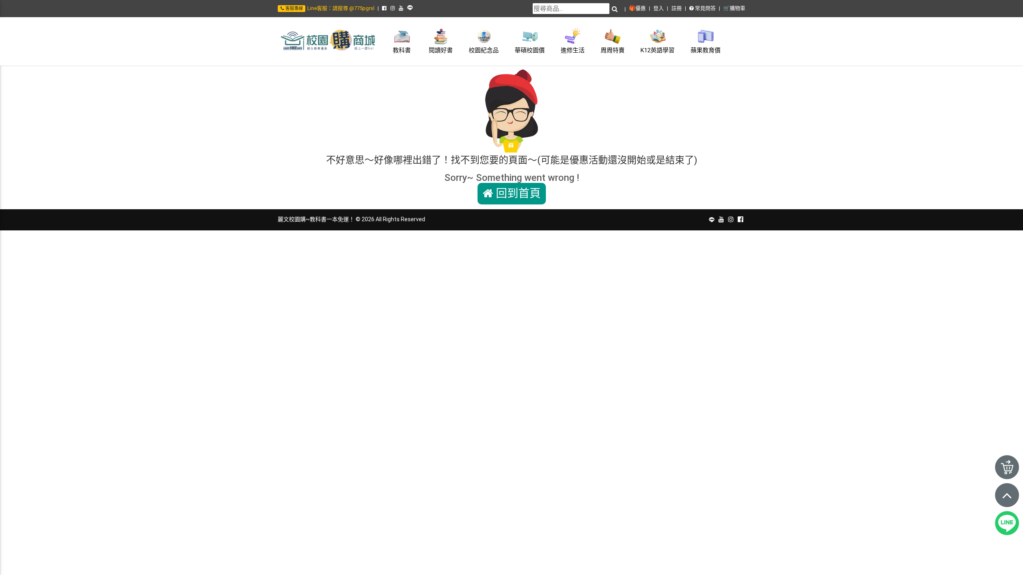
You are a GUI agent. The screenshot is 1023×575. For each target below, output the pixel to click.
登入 (658, 8)
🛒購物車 (734, 8)
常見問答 (705, 8)
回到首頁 (517, 193)
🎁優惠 (637, 8)
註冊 (676, 8)
